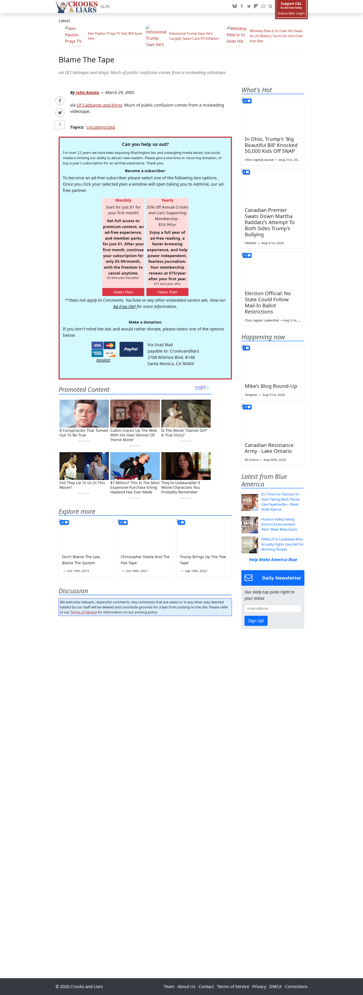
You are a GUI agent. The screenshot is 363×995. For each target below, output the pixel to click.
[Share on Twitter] (59, 112)
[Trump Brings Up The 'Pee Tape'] (204, 534)
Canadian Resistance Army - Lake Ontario (269, 448)
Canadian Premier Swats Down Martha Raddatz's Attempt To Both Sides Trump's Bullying (270, 222)
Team (169, 986)
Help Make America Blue (273, 559)
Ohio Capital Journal (259, 159)
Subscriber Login (291, 13)
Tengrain (251, 394)
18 (245, 407)
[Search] (270, 6)
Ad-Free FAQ (124, 306)
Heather (250, 243)
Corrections (296, 986)
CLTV (105, 6)
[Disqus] (145, 785)
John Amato (87, 92)
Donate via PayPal (131, 349)
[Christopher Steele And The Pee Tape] (145, 534)
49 (121, 522)
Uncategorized (101, 127)
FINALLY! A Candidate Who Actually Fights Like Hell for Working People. (282, 544)
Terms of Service (84, 612)
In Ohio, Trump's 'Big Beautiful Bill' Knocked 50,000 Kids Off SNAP (271, 145)
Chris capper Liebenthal (262, 320)
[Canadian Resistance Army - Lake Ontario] (273, 421)
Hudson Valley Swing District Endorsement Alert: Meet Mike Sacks (279, 524)
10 (245, 255)
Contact (206, 986)
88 (62, 522)
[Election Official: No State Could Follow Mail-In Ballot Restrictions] (273, 269)
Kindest (103, 360)
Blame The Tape (86, 59)
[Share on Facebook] (59, 100)
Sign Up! (256, 620)
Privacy (259, 986)
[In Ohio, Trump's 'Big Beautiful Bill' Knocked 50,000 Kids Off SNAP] (273, 115)
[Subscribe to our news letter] (263, 6)
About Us (187, 986)
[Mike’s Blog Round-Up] (273, 362)
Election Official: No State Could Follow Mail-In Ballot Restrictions (268, 302)
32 (245, 101)
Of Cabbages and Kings (99, 105)
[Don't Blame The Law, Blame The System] (86, 534)
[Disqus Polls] (145, 673)
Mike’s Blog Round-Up (271, 385)
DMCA (275, 986)
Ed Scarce (251, 459)
